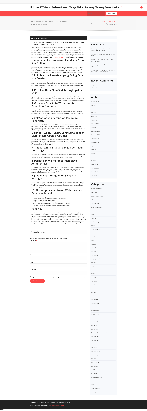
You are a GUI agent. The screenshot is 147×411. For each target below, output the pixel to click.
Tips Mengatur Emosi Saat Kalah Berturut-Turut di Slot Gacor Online (102, 49)
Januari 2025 (94, 171)
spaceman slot (95, 381)
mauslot (93, 262)
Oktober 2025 (95, 138)
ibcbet (93, 233)
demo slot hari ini (95, 229)
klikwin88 (93, 248)
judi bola (93, 244)
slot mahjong (94, 355)
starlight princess (96, 388)
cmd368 (93, 225)
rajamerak (94, 281)
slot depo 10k (95, 336)
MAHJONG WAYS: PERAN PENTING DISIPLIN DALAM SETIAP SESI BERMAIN (103, 70)
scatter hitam (94, 299)
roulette (93, 284)
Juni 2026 (93, 109)
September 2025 (95, 142)
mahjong (93, 251)
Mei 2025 (93, 157)
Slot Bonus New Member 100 (99, 333)
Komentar (33, 240)
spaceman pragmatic (96, 377)
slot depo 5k (94, 340)
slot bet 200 (94, 325)
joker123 (93, 240)
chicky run (93, 214)
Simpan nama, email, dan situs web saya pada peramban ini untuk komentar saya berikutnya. (58, 277)
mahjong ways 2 (95, 259)
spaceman (94, 373)
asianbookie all (95, 200)
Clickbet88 (94, 218)
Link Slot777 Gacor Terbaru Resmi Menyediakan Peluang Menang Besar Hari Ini (75, 7)
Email (32, 262)
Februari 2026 (95, 123)
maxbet (93, 266)
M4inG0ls (34, 38)
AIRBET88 (94, 192)
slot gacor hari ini (95, 351)
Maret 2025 (94, 164)
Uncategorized (111, 21)
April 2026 (94, 116)
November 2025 (95, 135)
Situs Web (33, 269)
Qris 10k (93, 277)
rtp (92, 288)
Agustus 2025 (95, 146)
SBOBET (93, 292)
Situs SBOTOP (95, 314)
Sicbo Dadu (94, 307)
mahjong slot (94, 255)
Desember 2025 (95, 131)
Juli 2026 (93, 105)
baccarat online (95, 203)
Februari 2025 (95, 168)
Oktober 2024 (95, 175)
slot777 (93, 369)
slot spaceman (95, 362)
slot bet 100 (94, 321)
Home (103, 21)
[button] (103, 13)
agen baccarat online (96, 188)
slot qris (93, 358)
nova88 (93, 270)
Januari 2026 (94, 127)
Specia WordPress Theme (57, 405)
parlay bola (94, 273)
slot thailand (94, 366)
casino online (94, 211)
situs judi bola (95, 310)
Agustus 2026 (95, 101)
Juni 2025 (93, 153)
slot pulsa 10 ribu (59, 57)
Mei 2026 (93, 112)
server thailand (95, 303)
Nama (32, 255)
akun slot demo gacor (97, 196)
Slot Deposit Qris (95, 344)
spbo (92, 384)
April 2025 (94, 160)
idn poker (93, 236)
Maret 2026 (94, 120)
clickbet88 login (95, 222)
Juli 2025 (93, 149)
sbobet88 (94, 296)
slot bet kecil (94, 329)
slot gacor (94, 347)
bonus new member (96, 207)
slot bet (93, 318)
